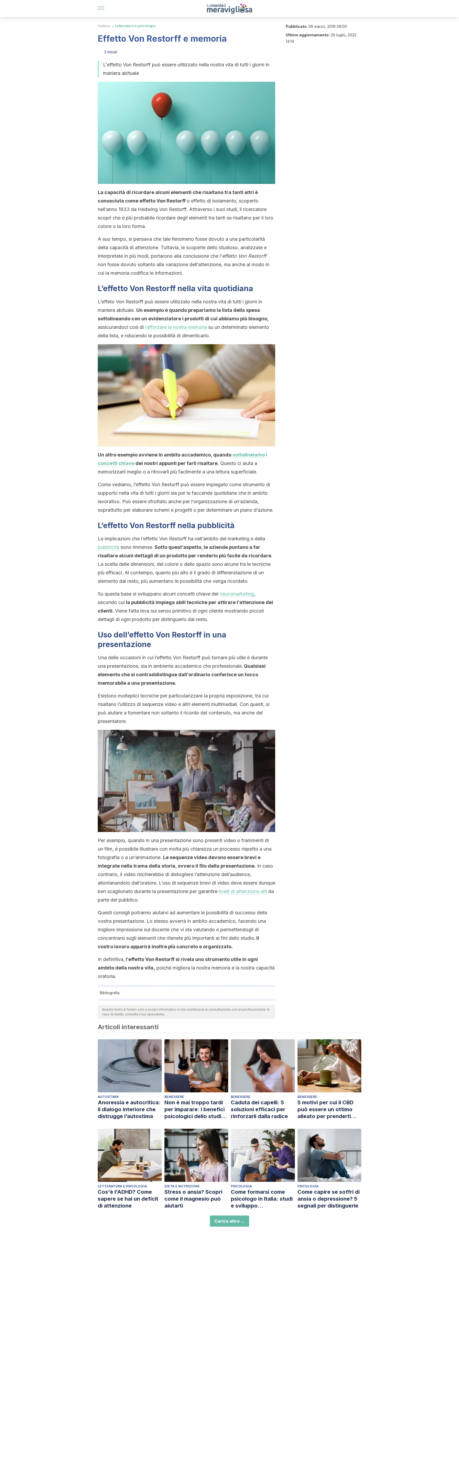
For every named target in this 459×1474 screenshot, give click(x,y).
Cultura (104, 26)
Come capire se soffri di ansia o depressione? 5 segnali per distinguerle (329, 1199)
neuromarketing (237, 594)
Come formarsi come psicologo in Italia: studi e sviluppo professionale (262, 1199)
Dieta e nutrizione (182, 1186)
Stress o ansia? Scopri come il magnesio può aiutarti (193, 1199)
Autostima (108, 1097)
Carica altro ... (229, 1221)
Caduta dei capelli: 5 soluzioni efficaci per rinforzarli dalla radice (259, 1109)
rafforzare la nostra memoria (176, 327)
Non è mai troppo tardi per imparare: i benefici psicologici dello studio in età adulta (194, 1109)
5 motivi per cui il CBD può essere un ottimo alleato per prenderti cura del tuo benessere (327, 1109)
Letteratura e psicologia (135, 26)
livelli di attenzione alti (243, 891)
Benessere (174, 1097)
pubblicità (108, 547)
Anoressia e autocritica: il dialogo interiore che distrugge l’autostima (129, 1109)
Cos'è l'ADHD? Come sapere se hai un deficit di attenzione (128, 1199)
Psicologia (241, 1186)
